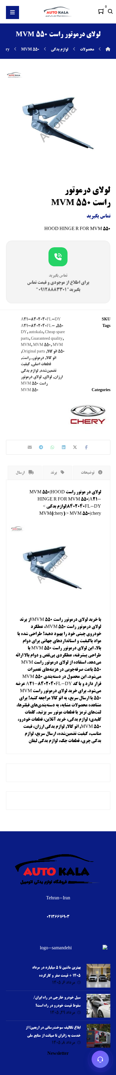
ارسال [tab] (21, 473)
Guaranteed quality (46, 339)
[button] (101, 11)
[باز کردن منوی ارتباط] (100, 1059)
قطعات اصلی (41, 364)
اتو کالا (51, 358)
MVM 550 (42, 345)
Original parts (33, 352)
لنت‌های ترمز (90, 712)
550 (60, 326)
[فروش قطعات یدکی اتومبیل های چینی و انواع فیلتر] (58, 11)
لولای (48, 377)
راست (26, 358)
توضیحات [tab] (88, 473)
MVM (26, 345)
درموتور (38, 358)
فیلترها (23, 705)
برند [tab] (54, 473)
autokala (36, 332)
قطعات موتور (63, 712)
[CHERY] (88, 414)
